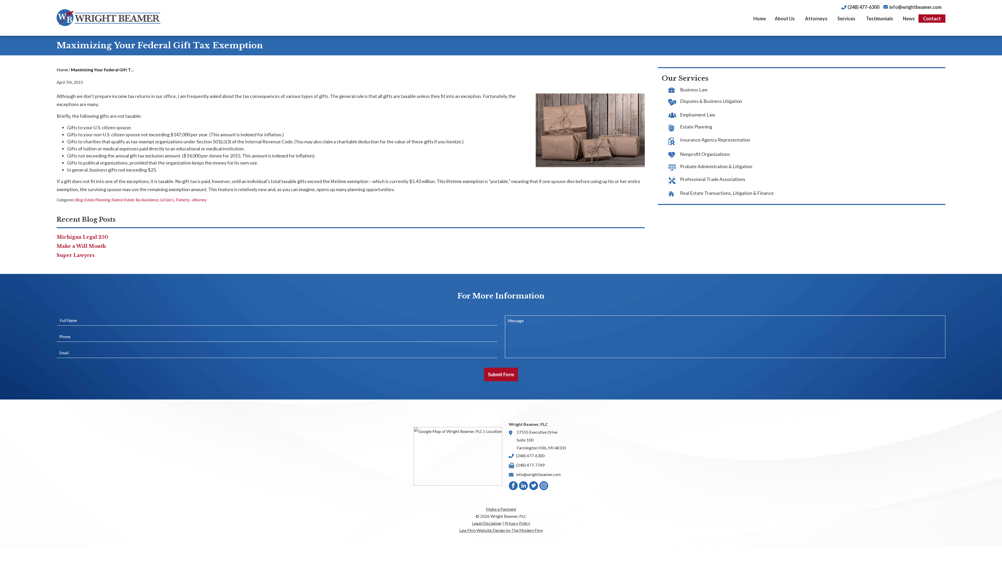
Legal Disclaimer (487, 523)
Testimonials (879, 18)
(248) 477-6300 (863, 7)
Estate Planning (97, 199)
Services (846, 18)
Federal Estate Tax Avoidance (135, 199)
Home (759, 18)
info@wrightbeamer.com (915, 7)
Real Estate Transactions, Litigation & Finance (727, 193)
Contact (932, 18)
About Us (785, 18)
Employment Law (697, 115)
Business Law (694, 89)
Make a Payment (501, 509)
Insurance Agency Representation (715, 140)
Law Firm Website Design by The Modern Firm (501, 530)
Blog (79, 199)
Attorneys (816, 18)
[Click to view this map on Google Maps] (458, 456)
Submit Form (501, 374)
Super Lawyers (76, 255)
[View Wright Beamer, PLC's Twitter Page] (534, 486)
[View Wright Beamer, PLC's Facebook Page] (513, 486)
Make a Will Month (81, 246)
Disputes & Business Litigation (711, 101)
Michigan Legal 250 (82, 237)
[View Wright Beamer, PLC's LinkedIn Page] (523, 486)
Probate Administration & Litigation (716, 166)
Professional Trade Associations (712, 179)
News (909, 18)
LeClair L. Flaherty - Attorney (183, 199)
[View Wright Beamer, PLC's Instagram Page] (544, 486)
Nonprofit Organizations (705, 154)
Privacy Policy (517, 523)
